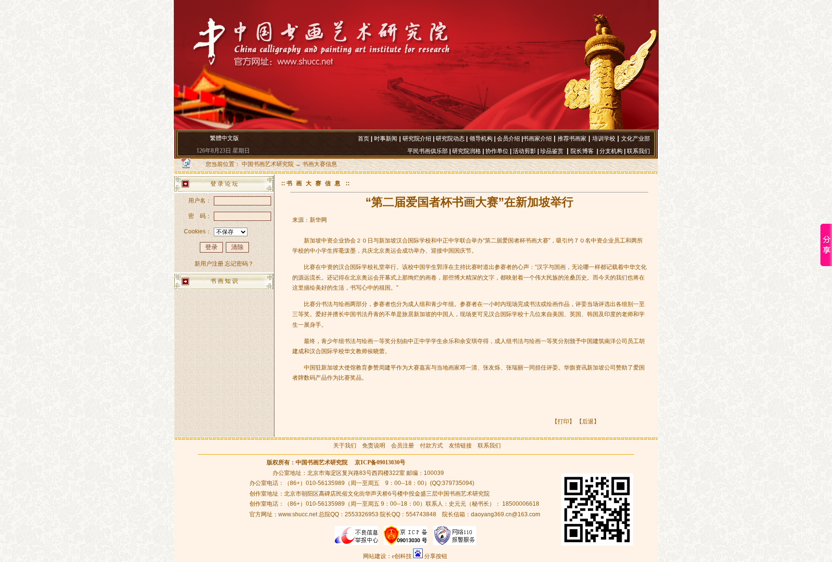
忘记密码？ (239, 263)
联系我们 (489, 445)
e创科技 (402, 556)
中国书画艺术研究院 (268, 164)
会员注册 (402, 445)
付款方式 (431, 445)
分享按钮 (435, 556)
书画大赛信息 (319, 164)
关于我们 (344, 445)
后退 (588, 421)
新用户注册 (209, 263)
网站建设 (374, 556)
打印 (563, 421)
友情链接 (460, 445)
